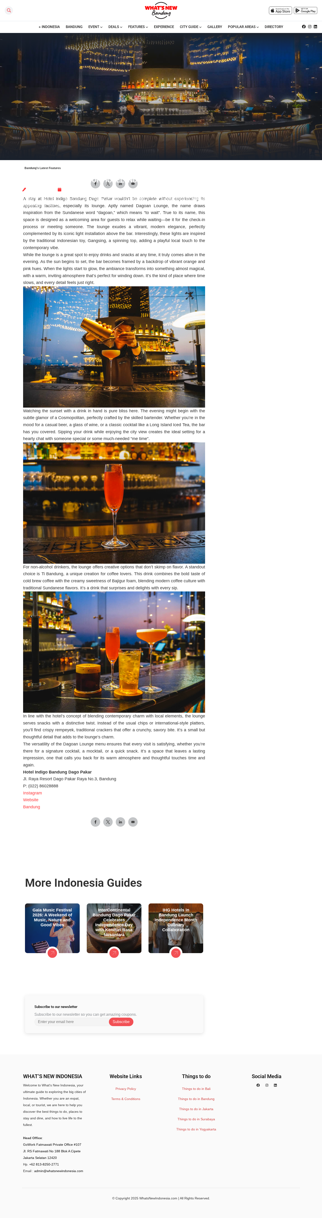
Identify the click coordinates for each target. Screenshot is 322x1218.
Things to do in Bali (196, 1089)
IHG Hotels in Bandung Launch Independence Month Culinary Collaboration (176, 920)
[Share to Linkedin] (120, 822)
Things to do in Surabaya (196, 1119)
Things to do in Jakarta (196, 1109)
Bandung (31, 807)
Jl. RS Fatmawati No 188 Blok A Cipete (52, 1151)
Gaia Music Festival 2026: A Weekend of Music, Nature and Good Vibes (52, 917)
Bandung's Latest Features (43, 168)
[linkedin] (275, 1085)
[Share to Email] (133, 822)
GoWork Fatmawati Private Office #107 (52, 1144)
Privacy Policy (126, 1089)
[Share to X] (108, 822)
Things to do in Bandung (196, 1099)
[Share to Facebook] (95, 822)
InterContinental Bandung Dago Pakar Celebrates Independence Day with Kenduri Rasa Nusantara (114, 922)
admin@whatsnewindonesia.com (58, 1171)
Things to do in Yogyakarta (196, 1129)
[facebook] (258, 1085)
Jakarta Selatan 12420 (40, 1158)
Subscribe (121, 1022)
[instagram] (266, 1085)
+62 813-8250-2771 (44, 1164)
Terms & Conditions (125, 1099)
